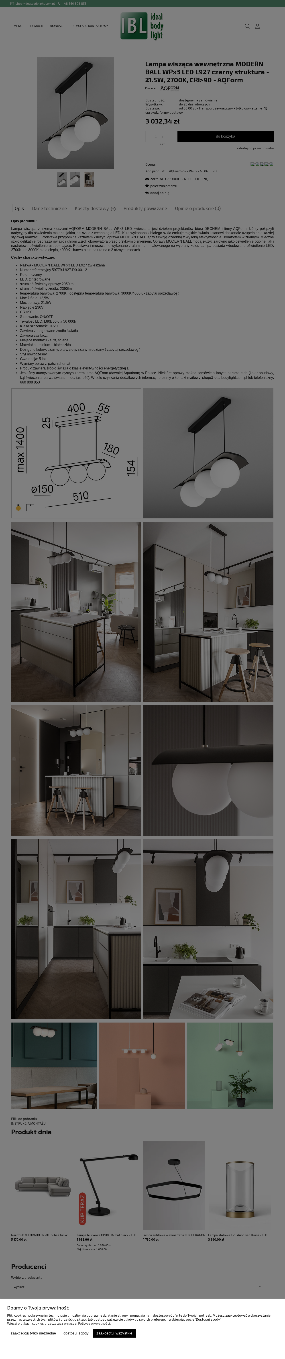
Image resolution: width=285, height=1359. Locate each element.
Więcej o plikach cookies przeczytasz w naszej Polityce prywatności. (59, 1323)
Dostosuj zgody (76, 1333)
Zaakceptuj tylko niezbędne (33, 1333)
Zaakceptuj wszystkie (114, 1333)
